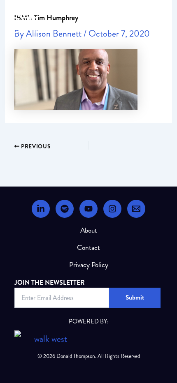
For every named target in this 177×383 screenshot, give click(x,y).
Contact (88, 247)
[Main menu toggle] (166, 24)
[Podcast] (65, 209)
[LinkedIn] (41, 209)
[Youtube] (88, 209)
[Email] (136, 209)
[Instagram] (112, 209)
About (88, 230)
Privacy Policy (88, 265)
